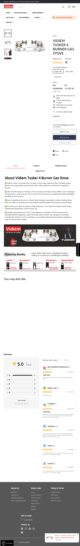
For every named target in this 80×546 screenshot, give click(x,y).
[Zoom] (29, 46)
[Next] (8, 61)
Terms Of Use (55, 498)
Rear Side (69, 71)
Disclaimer (54, 495)
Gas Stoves (10, 17)
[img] (57, 62)
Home (8, 13)
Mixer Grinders (37, 13)
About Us (14, 492)
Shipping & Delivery (17, 498)
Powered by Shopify (24, 542)
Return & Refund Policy (18, 500)
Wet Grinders (24, 17)
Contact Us (14, 495)
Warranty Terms (56, 500)
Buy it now (64, 137)
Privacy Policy (55, 492)
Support (9, 22)
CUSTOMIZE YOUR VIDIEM (64, 17)
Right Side (58, 71)
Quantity (56, 116)
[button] (22, 375)
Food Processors (20, 13)
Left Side (57, 77)
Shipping (64, 125)
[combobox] (41, 7)
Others (37, 17)
